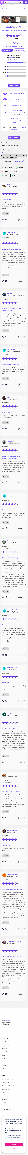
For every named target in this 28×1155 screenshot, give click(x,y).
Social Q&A (4, 1048)
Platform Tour (5, 1038)
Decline (14, 1148)
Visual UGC (4, 1051)
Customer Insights (6, 1109)
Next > (25, 1005)
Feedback (4, 1058)
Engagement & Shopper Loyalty (9, 1085)
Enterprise (4, 1068)
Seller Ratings (5, 1041)
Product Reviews (6, 1045)
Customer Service (6, 1106)
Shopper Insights (6, 1089)
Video (3, 1055)
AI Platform (4, 1065)
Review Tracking (6, 1062)
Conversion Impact (6, 1082)
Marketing (4, 1099)
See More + (4, 152)
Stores (2, 4)
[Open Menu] (26, 2)
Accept (14, 1144)
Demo (3, 1092)
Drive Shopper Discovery (8, 1079)
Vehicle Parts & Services (16, 30)
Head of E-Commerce (7, 1102)
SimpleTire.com (12, 27)
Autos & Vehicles (6, 30)
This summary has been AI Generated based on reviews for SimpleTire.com (14, 156)
